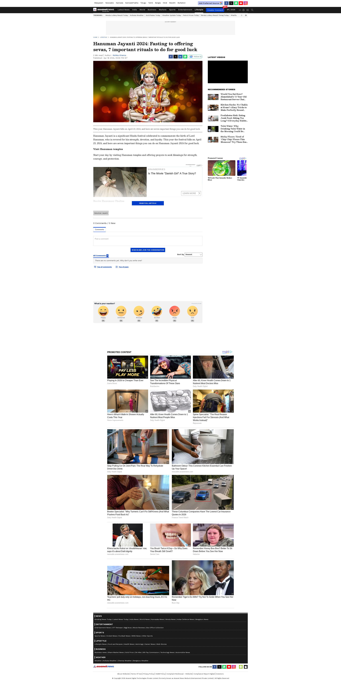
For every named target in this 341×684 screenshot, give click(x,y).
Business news (101, 652)
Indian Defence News (185, 619)
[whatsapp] (236, 3)
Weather (98, 661)
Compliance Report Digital (204, 674)
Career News (150, 644)
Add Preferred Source (209, 3)
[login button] (244, 10)
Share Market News (116, 652)
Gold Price (129, 652)
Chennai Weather (125, 661)
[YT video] (241, 3)
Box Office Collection (155, 628)
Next (246, 15)
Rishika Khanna (119, 55)
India (134, 10)
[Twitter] (231, 3)
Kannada (119, 3)
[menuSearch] (252, 10)
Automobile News (183, 652)
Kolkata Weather (137, 15)
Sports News (100, 636)
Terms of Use (136, 674)
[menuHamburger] (247, 10)
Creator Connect (215, 10)
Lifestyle (199, 10)
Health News (129, 644)
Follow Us (198, 57)
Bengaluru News (202, 619)
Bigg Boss (128, 628)
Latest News (124, 10)
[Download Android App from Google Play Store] (241, 667)
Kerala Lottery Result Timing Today (215, 15)
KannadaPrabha (131, 3)
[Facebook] (226, 3)
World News (145, 619)
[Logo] (104, 10)
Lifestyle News (101, 644)
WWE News (136, 636)
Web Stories (162, 644)
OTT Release (117, 628)
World (142, 10)
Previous (242, 15)
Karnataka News (157, 619)
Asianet (103, 666)
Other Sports (147, 636)
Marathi (172, 3)
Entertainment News (103, 628)
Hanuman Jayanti (101, 213)
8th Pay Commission (151, 652)
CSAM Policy (160, 674)
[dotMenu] (240, 10)
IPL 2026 (231, 10)
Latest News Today (120, 619)
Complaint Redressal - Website (179, 674)
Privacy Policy (148, 674)
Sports (172, 10)
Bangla (158, 3)
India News (134, 619)
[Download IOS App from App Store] (245, 667)
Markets (163, 10)
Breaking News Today (103, 619)
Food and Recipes (115, 644)
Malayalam (98, 3)
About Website (123, 674)
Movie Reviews (139, 628)
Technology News (167, 652)
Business (152, 10)
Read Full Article (147, 203)
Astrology (139, 644)
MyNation (182, 3)
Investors (220, 674)
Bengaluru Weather (140, 661)
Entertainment (185, 10)
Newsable (109, 3)
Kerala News (171, 619)
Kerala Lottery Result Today (117, 15)
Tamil (150, 3)
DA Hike (138, 652)
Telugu (143, 3)
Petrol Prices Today (191, 15)
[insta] (245, 3)
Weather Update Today (171, 15)
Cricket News (111, 636)
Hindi (165, 3)
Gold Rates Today (153, 15)
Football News (124, 636)
